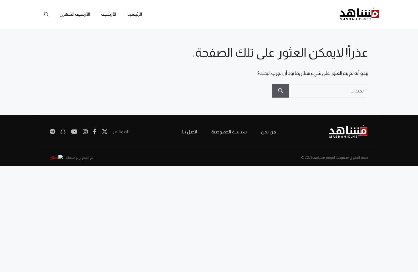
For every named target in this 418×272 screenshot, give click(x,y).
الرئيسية (134, 14)
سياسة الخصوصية (229, 131)
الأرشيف (108, 14)
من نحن (268, 131)
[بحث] (280, 91)
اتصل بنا (189, 131)
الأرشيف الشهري (75, 14)
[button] (46, 14)
